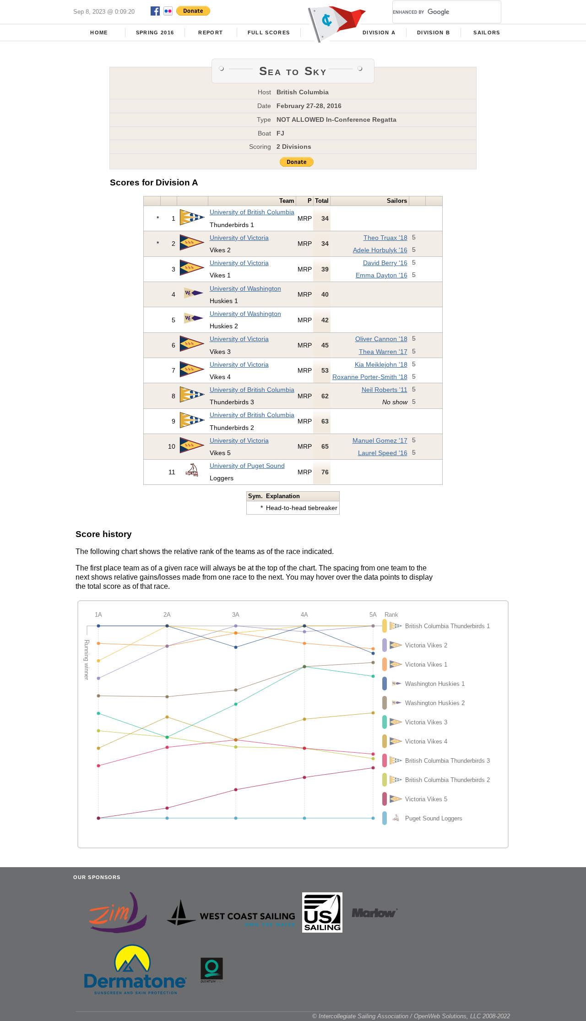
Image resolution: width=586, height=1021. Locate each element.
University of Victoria (239, 237)
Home (99, 32)
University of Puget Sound (247, 465)
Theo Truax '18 (385, 237)
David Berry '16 (385, 262)
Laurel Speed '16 (382, 452)
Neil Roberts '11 (384, 389)
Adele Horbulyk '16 (380, 250)
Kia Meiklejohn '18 (381, 364)
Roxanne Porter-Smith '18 (369, 376)
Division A (379, 32)
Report (210, 32)
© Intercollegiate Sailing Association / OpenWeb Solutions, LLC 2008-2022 (411, 1016)
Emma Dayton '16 (381, 275)
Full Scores (269, 32)
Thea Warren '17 (383, 351)
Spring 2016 (155, 32)
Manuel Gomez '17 (380, 440)
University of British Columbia (252, 212)
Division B (433, 32)
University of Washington (245, 288)
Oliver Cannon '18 (381, 338)
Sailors (486, 32)
